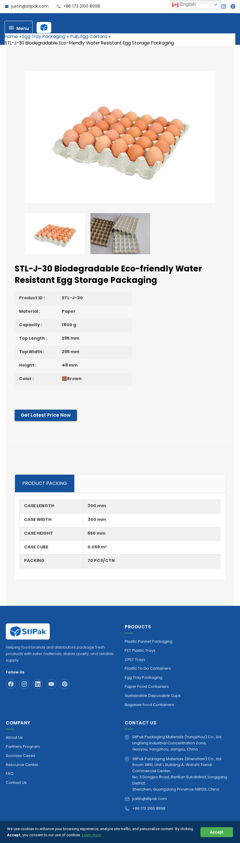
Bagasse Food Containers (149, 704)
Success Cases (20, 755)
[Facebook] (11, 684)
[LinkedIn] (38, 684)
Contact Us (16, 782)
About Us (14, 737)
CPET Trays (135, 659)
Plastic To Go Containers (148, 668)
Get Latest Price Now (46, 415)
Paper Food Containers (147, 686)
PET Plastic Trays (140, 650)
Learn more (91, 835)
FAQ (9, 773)
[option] (120, 137)
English (187, 4)
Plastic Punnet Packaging (148, 641)
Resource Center (22, 764)
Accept (217, 832)
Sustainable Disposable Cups (153, 695)
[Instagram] (223, 6)
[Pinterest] (233, 6)
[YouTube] (51, 684)
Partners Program (23, 746)
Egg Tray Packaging (143, 677)
